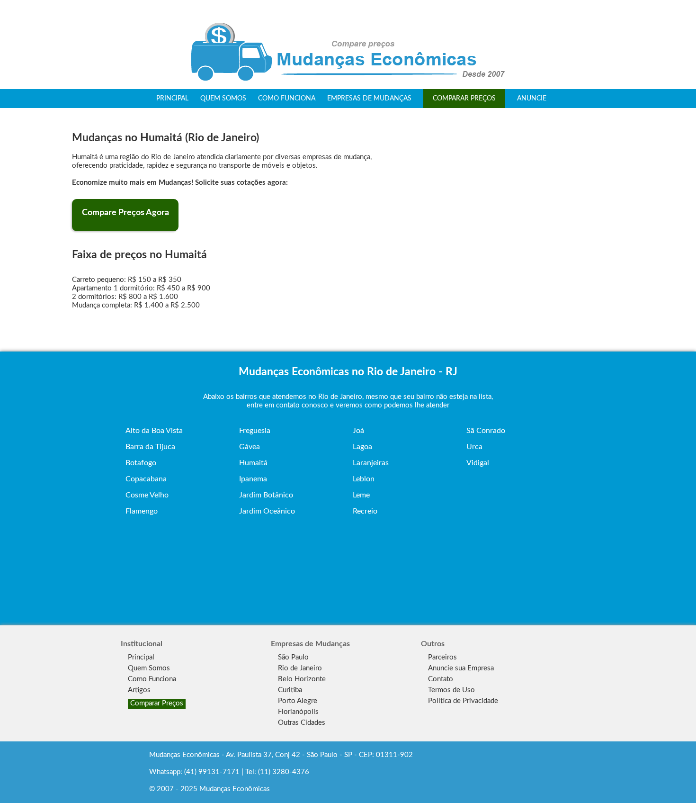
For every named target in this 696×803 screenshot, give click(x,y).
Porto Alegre (297, 700)
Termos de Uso (451, 690)
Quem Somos (149, 668)
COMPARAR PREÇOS (464, 98)
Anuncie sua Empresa (461, 668)
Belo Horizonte (302, 679)
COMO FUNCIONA (286, 98)
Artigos (139, 690)
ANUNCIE (531, 98)
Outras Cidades (301, 722)
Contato (440, 679)
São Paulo (293, 657)
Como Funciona (152, 679)
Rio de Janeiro (300, 668)
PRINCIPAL (172, 98)
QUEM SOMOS (223, 98)
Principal (141, 657)
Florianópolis (298, 711)
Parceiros (442, 657)
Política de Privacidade (463, 700)
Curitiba (290, 690)
